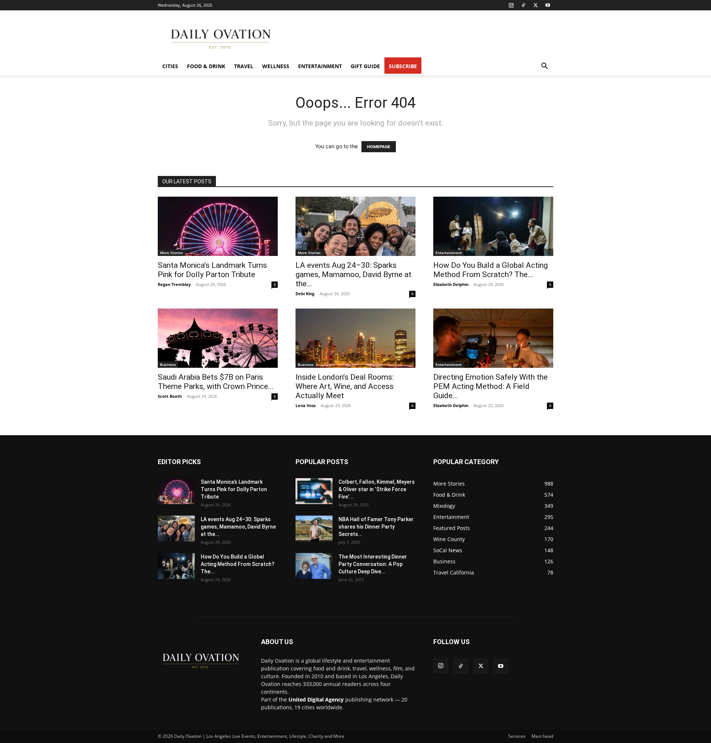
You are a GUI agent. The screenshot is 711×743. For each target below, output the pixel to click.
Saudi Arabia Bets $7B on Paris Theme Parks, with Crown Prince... (216, 382)
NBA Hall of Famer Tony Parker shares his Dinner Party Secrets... (376, 526)
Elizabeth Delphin (450, 284)
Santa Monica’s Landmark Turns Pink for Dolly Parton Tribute (212, 270)
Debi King (305, 293)
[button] (544, 66)
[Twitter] (535, 5)
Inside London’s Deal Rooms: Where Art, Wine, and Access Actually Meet (345, 386)
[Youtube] (547, 5)
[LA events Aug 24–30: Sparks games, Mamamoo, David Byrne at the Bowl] (355, 226)
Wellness (275, 66)
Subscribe (403, 66)
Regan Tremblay (174, 284)
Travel (243, 66)
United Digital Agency (316, 699)
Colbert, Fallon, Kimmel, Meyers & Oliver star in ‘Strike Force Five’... (376, 489)
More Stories (171, 252)
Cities (170, 66)
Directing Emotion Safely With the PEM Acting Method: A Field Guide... (490, 386)
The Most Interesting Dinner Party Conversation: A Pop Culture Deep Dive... (372, 564)
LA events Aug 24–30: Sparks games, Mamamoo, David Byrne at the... (353, 274)
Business (168, 364)
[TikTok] (523, 5)
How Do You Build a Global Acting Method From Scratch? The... (490, 270)
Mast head (542, 736)
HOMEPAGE (378, 146)
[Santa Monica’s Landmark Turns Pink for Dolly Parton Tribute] (218, 226)
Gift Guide (365, 66)
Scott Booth (170, 396)
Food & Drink (206, 66)
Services (516, 736)
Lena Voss (306, 405)
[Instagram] (511, 5)
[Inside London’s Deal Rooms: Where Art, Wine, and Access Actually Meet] (355, 338)
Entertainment (320, 66)
